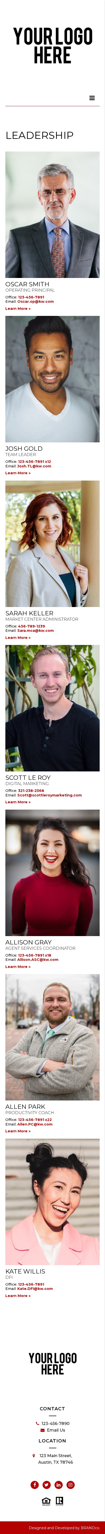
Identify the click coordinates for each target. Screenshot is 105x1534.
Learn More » (18, 308)
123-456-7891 (31, 297)
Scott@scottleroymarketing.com (49, 795)
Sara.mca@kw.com (35, 630)
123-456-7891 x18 (34, 955)
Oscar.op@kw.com (35, 301)
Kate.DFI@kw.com (35, 1288)
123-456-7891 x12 (34, 461)
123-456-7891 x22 (35, 1119)
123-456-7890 (56, 1423)
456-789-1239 (31, 626)
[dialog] (92, 98)
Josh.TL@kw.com (34, 466)
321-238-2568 (31, 790)
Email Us (56, 1430)
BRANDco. (90, 1528)
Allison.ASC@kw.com (37, 959)
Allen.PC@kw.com (34, 1124)
